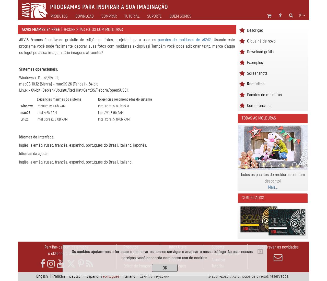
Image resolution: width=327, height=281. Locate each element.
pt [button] (301, 15)
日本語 (145, 276)
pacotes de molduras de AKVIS (184, 39)
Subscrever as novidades (278, 247)
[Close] (260, 251)
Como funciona (259, 105)
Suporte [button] (154, 16)
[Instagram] (51, 264)
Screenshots (257, 73)
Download (84, 16)
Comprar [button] (109, 16)
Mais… (273, 187)
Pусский (162, 276)
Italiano (129, 276)
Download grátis (260, 52)
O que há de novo (261, 41)
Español (92, 276)
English (42, 276)
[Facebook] (42, 264)
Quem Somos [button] (180, 16)
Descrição (255, 30)
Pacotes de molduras (264, 95)
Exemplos (255, 62)
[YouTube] (61, 264)
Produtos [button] (59, 16)
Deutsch (76, 276)
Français (58, 276)
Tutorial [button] (131, 16)
